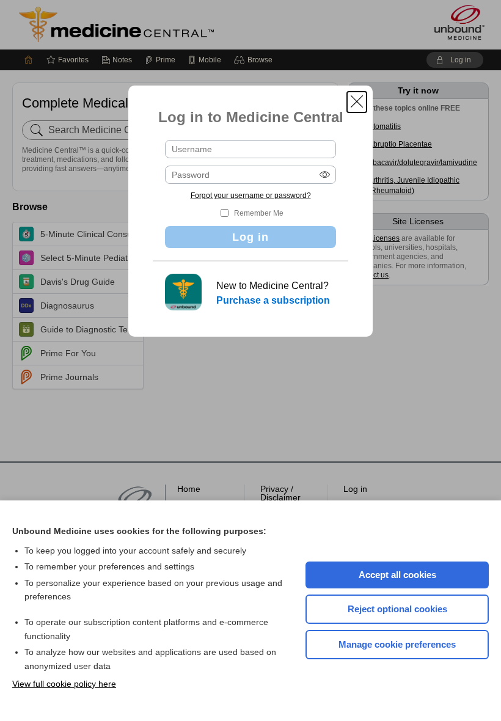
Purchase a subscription (273, 300)
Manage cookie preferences (397, 644)
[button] (357, 102)
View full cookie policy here (64, 684)
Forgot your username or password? (251, 195)
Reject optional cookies (397, 609)
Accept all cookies (397, 574)
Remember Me (258, 213)
